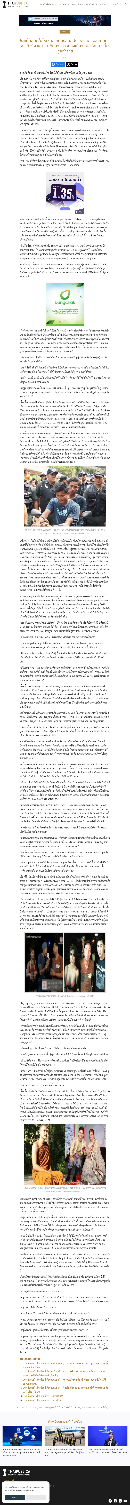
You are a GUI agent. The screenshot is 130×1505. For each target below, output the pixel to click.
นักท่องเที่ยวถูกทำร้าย (26, 1407)
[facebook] (110, 1501)
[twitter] (115, 1501)
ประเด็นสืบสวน (46, 4)
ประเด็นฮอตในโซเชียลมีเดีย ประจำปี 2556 (43, 1400)
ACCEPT (15, 1497)
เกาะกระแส (64, 4)
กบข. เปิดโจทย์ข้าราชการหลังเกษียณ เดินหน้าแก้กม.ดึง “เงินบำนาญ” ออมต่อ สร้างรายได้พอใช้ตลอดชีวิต (21, 1452)
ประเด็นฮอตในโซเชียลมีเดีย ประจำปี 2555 (43, 1396)
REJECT (36, 1497)
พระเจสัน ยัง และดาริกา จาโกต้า (95, 1407)
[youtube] (125, 1501)
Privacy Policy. (28, 1490)
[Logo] (16, 4)
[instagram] (120, 1501)
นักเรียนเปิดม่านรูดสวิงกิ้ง (47, 1407)
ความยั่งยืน (77, 4)
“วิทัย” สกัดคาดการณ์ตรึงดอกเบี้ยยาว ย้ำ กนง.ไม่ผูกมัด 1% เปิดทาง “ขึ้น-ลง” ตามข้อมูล (107, 1451)
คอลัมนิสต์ (104, 4)
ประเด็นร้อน (91, 4)
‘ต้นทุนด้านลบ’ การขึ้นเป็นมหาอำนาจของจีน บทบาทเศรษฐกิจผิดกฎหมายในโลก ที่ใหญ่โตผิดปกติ (64, 1452)
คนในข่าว (116, 4)
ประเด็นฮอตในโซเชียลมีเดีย (70, 1407)
